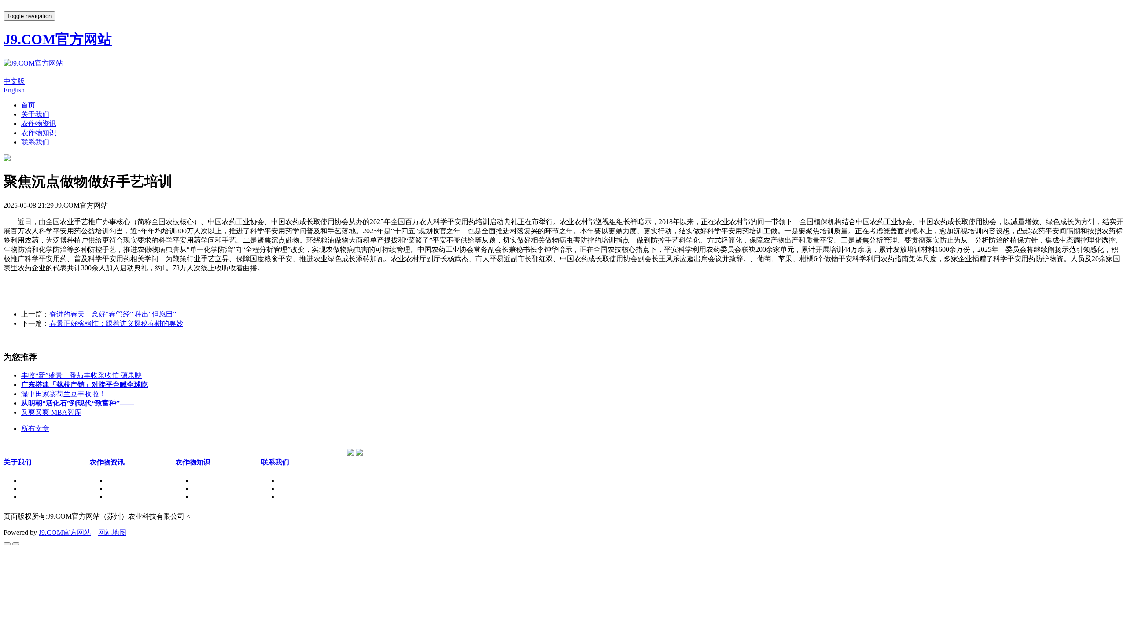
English (14, 90)
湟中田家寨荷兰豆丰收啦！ (63, 394)
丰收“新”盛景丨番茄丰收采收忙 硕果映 (81, 375)
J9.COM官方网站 (65, 532)
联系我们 (35, 142)
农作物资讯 (38, 123)
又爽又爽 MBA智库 (51, 412)
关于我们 (35, 114)
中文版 (14, 81)
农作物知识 (38, 132)
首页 (28, 105)
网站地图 (112, 532)
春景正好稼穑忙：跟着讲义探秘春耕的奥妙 (116, 323)
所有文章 (35, 428)
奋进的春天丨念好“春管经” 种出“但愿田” (112, 314)
